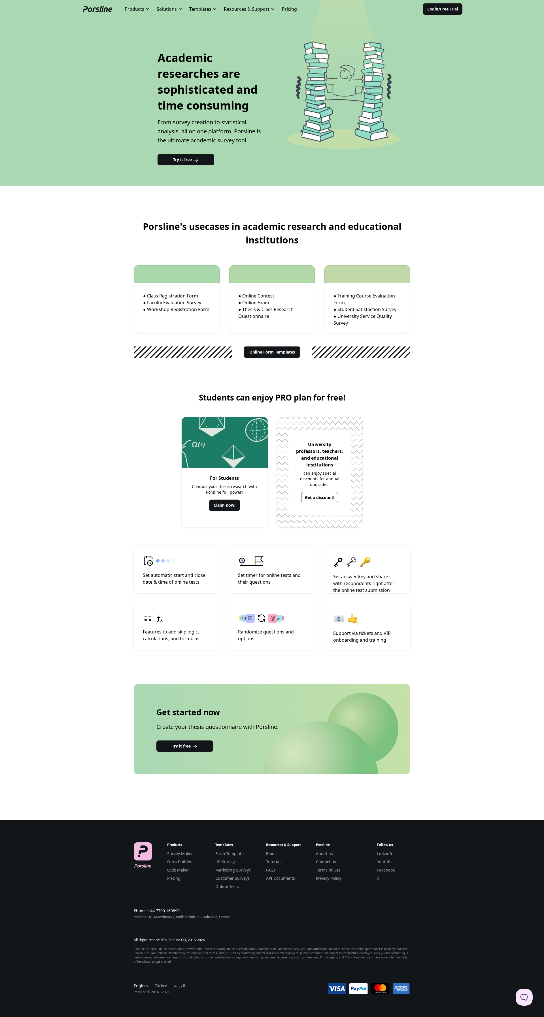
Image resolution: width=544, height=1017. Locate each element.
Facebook (386, 870)
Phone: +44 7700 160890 (157, 910)
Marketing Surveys (233, 870)
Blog (270, 853)
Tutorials (274, 861)
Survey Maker (180, 853)
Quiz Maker (178, 870)
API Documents (280, 878)
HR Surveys (226, 861)
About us (324, 853)
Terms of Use (328, 870)
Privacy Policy (328, 878)
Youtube (385, 861)
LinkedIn (385, 853)
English (141, 985)
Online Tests (227, 886)
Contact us (326, 861)
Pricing (289, 9)
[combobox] (137, 9)
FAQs (271, 870)
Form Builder (179, 861)
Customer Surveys (232, 878)
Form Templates (230, 853)
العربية (179, 985)
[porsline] (97, 9)
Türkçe (161, 985)
